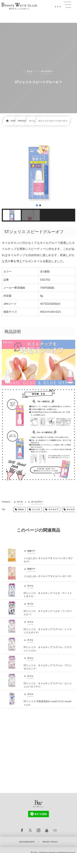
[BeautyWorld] (19, 5)
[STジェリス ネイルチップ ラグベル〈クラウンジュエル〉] (12, 644)
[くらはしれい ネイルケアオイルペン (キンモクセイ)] (12, 555)
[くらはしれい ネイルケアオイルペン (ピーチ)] (12, 573)
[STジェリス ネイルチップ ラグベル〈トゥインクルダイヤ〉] (12, 626)
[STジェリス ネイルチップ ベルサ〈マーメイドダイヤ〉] (12, 590)
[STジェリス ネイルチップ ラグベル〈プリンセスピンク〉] (12, 662)
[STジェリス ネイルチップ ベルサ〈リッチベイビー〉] (12, 608)
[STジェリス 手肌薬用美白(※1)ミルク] (12, 698)
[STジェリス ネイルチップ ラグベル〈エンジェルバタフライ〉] (12, 680)
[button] (37, 205)
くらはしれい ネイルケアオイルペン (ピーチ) (47, 576)
